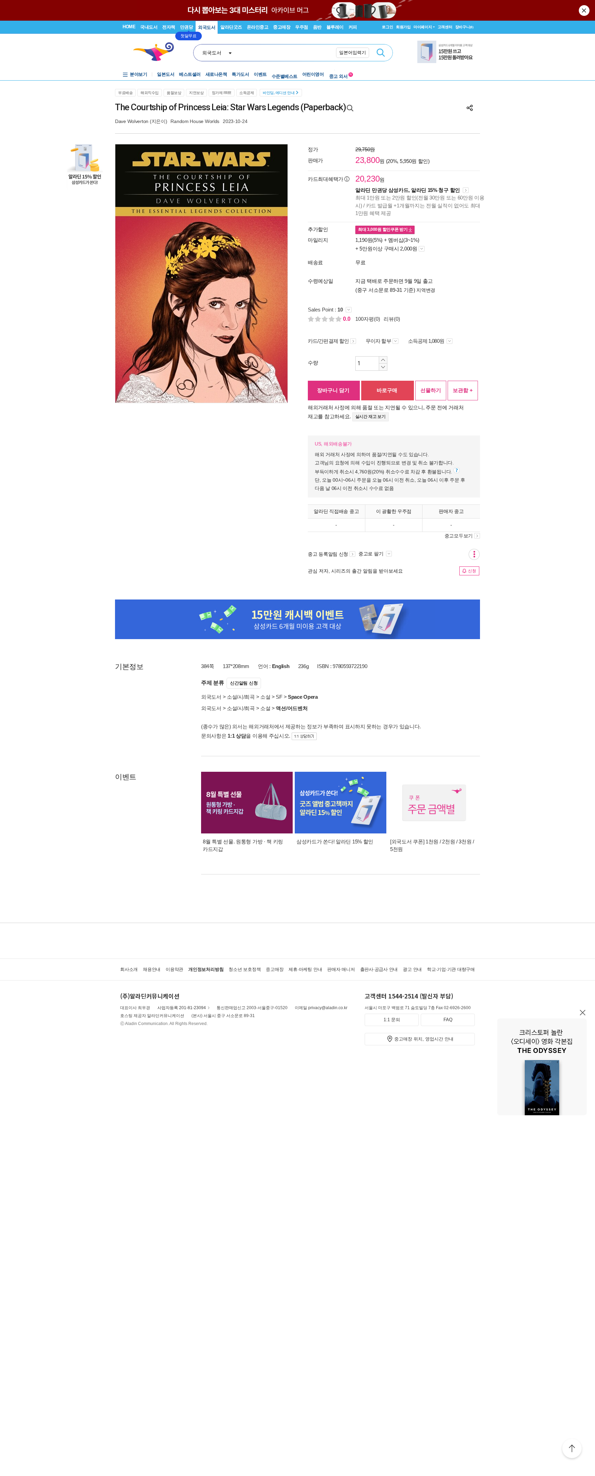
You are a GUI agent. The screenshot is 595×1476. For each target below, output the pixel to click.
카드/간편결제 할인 (328, 341)
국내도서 (148, 27)
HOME (129, 26)
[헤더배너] (446, 52)
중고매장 (281, 27)
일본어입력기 (352, 52)
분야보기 (138, 74)
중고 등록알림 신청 (328, 554)
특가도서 (240, 74)
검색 (381, 52)
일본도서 (165, 74)
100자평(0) (367, 319)
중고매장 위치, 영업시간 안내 (423, 1039)
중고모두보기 (459, 536)
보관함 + (463, 390)
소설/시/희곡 (241, 697)
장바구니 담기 (333, 390)
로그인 (387, 27)
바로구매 (387, 390)
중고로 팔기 (371, 553)
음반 (317, 27)
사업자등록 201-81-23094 (181, 1007)
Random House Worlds (194, 121)
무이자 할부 (378, 341)
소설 (265, 697)
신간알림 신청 (244, 683)
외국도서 (206, 27)
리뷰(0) (392, 319)
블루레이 (335, 27)
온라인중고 (258, 27)
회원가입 (403, 27)
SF (279, 697)
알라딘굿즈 (231, 27)
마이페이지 (423, 27)
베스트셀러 (190, 74)
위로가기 (572, 1449)
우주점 (301, 27)
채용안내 (151, 969)
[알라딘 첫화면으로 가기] (156, 52)
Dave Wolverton (131, 121)
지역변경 (425, 290)
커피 (352, 27)
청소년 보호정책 (245, 969)
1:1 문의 (392, 1019)
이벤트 (260, 74)
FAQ (447, 1019)
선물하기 (430, 390)
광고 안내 (412, 969)
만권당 (186, 27)
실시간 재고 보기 (370, 416)
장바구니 (464, 27)
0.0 (347, 319)
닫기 (584, 10)
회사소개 (129, 969)
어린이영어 (313, 74)
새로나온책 (216, 74)
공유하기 (469, 108)
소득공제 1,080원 (426, 341)
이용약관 (174, 969)
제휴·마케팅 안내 (305, 969)
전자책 (168, 27)
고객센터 (445, 27)
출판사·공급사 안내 (379, 969)
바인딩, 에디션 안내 (278, 92)
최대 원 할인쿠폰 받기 (383, 229)
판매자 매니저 (341, 969)
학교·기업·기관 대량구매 (451, 969)
